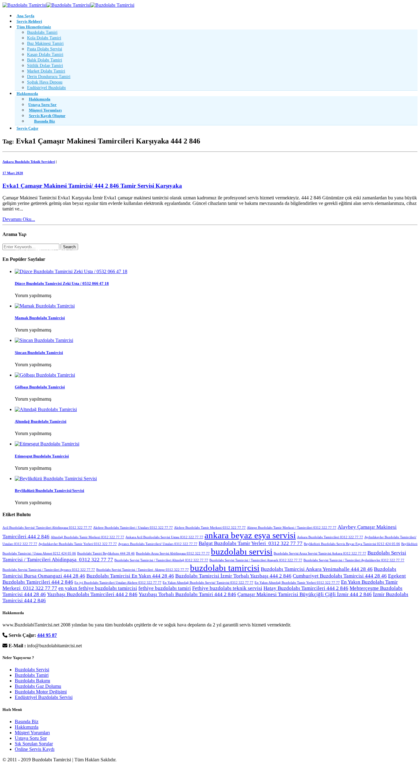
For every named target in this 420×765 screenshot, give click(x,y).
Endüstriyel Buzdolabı (46, 87)
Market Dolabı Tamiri (46, 71)
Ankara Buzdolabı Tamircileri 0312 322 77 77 (330, 537)
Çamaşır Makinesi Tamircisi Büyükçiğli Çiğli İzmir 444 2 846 (304, 594)
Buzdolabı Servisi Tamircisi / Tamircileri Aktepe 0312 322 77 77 (142, 569)
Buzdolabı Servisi (32, 669)
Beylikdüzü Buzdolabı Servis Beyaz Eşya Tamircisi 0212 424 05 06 (352, 544)
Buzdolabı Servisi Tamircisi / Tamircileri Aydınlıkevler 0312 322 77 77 (353, 560)
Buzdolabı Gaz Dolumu (38, 686)
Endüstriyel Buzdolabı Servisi (44, 697)
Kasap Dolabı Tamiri (45, 54)
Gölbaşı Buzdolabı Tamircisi (40, 387)
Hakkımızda (26, 727)
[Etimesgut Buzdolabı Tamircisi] (47, 443)
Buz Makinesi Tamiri (45, 43)
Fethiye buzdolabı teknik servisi (227, 588)
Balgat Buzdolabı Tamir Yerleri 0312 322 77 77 (251, 543)
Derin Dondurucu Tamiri (48, 76)
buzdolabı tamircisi (225, 568)
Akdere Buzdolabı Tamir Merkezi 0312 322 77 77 (210, 527)
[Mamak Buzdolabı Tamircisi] (45, 305)
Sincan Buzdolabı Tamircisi (39, 352)
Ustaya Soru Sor (31, 738)
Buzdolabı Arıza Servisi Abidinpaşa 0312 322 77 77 (173, 553)
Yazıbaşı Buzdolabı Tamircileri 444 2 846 (92, 594)
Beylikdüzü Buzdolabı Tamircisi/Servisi (49, 490)
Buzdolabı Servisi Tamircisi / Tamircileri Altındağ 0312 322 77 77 (161, 560)
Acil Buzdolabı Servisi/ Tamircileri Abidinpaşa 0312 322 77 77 (47, 527)
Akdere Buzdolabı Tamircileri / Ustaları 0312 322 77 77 (133, 527)
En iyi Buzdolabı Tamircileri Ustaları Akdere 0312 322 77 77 (117, 582)
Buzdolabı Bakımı (32, 680)
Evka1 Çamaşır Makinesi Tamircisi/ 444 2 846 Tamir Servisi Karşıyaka (92, 185)
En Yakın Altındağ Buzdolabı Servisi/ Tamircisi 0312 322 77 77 (208, 582)
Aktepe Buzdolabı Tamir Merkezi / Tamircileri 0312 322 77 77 (291, 527)
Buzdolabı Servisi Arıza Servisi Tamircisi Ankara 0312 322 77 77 (320, 553)
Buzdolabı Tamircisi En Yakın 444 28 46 (130, 576)
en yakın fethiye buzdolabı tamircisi (97, 588)
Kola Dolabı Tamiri (44, 38)
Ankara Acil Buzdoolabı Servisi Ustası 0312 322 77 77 (164, 537)
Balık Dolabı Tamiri (44, 60)
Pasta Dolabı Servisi (44, 49)
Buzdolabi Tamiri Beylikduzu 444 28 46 (106, 553)
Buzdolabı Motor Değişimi (41, 691)
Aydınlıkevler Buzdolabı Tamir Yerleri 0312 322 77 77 (77, 544)
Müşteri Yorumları (32, 732)
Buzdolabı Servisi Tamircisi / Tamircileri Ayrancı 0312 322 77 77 (48, 569)
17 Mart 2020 (12, 173)
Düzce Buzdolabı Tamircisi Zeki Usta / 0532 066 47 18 (62, 283)
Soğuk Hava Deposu (44, 82)
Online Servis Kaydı (34, 749)
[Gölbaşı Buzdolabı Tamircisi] (45, 375)
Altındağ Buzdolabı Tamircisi (40, 421)
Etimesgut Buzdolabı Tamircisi (42, 456)
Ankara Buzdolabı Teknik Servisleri (28, 161)
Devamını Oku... (18, 219)
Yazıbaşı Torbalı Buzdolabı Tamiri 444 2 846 (187, 594)
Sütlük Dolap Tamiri (45, 65)
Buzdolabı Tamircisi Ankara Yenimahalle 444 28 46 (317, 569)
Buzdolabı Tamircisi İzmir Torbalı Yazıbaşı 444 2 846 (233, 576)
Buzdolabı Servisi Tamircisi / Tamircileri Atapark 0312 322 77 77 (255, 560)
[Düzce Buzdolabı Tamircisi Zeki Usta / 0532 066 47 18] (71, 271)
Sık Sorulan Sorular (34, 743)
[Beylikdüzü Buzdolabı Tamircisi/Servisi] (56, 478)
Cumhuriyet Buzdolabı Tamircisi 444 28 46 (340, 576)
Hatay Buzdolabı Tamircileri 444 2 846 (305, 588)
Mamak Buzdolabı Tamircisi (40, 318)
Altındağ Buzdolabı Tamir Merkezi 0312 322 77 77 (87, 537)
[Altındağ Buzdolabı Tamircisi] (46, 409)
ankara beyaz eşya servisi (250, 535)
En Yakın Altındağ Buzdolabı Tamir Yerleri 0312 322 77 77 (297, 582)
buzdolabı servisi (241, 551)
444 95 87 (47, 635)
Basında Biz (26, 721)
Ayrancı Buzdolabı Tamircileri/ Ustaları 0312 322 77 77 (157, 544)
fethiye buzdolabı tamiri (164, 588)
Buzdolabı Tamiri (42, 32)
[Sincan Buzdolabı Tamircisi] (44, 340)
